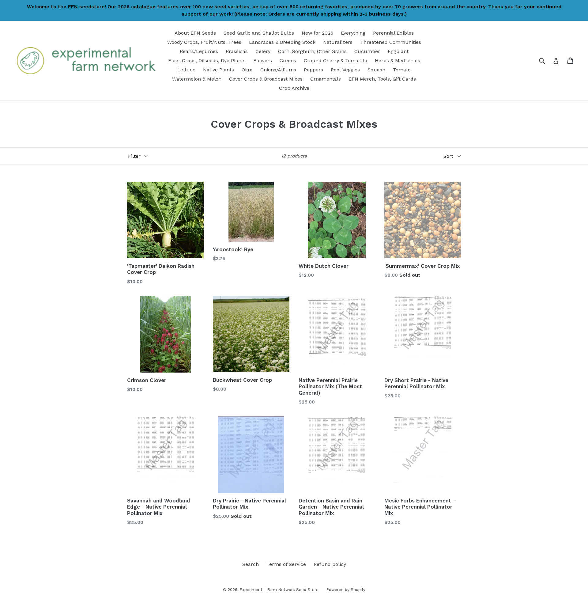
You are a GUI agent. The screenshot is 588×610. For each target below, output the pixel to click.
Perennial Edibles (393, 33)
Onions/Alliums (278, 70)
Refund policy (330, 564)
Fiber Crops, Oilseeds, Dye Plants (207, 60)
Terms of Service (286, 564)
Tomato (402, 70)
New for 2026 (317, 33)
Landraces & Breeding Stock (282, 42)
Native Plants (218, 70)
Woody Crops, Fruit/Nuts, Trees (204, 42)
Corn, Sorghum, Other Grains (312, 51)
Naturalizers (337, 42)
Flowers (262, 60)
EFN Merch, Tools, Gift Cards (382, 79)
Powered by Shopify (345, 589)
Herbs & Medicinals (397, 60)
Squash (376, 70)
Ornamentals (325, 79)
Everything (353, 33)
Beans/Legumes (199, 51)
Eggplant (398, 51)
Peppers (313, 70)
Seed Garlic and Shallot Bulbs (259, 33)
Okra (247, 70)
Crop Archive (294, 88)
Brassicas (237, 51)
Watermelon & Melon (196, 79)
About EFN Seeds (195, 33)
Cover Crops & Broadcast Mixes (266, 79)
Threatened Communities (390, 42)
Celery (262, 51)
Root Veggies (345, 70)
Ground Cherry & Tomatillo (335, 60)
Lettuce (186, 70)
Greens (288, 60)
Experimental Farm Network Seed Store (278, 589)
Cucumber (367, 51)
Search (250, 564)
